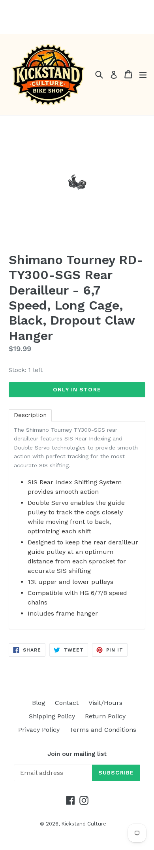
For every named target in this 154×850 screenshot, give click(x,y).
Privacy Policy (39, 729)
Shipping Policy (52, 716)
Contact (67, 702)
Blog (38, 702)
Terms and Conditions (102, 729)
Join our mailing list (77, 753)
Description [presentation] (30, 415)
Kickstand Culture (83, 824)
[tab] (30, 415)
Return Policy (105, 716)
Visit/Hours (105, 702)
